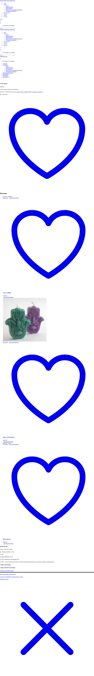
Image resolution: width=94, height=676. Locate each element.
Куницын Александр (37, 92)
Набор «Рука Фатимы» (9, 437)
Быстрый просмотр (14, 198)
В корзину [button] (5, 198)
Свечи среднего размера (22, 92)
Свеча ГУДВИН (7, 292)
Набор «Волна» (7, 539)
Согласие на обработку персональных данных (11, 576)
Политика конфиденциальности (8, 574)
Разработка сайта (4, 579)
